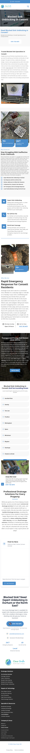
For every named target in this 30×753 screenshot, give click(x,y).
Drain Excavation (5, 695)
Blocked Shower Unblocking (7, 684)
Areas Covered (4, 727)
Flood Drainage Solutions (7, 699)
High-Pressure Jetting (6, 697)
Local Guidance (4, 714)
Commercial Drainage (6, 708)
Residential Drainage (6, 706)
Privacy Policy (9, 750)
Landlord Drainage (5, 710)
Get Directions (10, 583)
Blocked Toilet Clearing (6, 680)
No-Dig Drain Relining (6, 693)
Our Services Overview (6, 674)
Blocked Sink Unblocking (7, 682)
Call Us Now (15, 370)
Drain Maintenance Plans (7, 712)
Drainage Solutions (5, 676)
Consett (18, 156)
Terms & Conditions (19, 750)
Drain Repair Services (6, 691)
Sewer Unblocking (5, 678)
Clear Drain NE (9, 68)
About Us (3, 723)
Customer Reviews (5, 716)
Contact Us (3, 725)
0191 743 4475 (16, 1)
